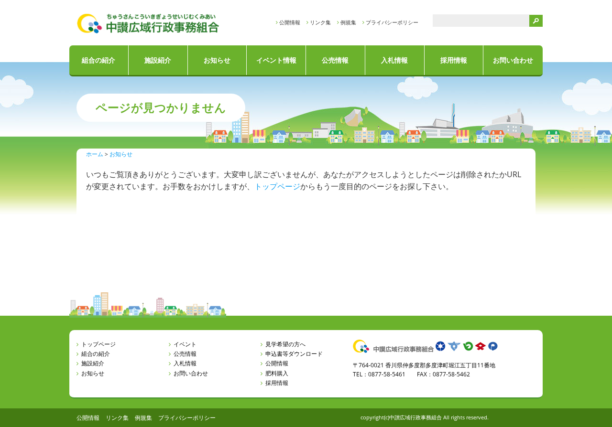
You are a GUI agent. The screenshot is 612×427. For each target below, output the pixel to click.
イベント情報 (276, 59)
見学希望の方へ (285, 344)
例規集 (348, 22)
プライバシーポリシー (392, 22)
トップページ (277, 186)
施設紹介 (157, 59)
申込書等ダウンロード (294, 354)
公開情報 (289, 22)
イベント (185, 344)
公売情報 (335, 59)
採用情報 (453, 59)
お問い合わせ (513, 59)
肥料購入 (276, 373)
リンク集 (320, 22)
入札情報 (394, 59)
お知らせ (217, 59)
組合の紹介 (98, 59)
